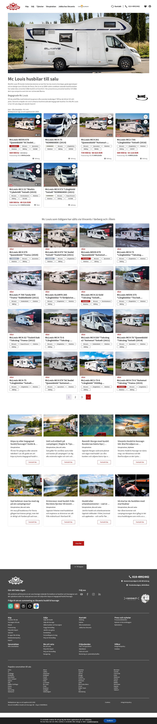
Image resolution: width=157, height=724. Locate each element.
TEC (79, 690)
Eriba (115, 675)
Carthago (11, 673)
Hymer (116, 679)
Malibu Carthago (13, 684)
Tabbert (116, 690)
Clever (80, 673)
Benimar (81, 670)
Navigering (46, 654)
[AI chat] (10, 606)
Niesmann (117, 684)
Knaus (116, 681)
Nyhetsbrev (118, 625)
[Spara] (38, 117)
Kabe (44, 681)
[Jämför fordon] (38, 122)
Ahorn (45, 670)
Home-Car (81, 679)
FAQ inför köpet (13, 630)
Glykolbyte (82, 649)
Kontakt (118, 6)
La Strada (46, 682)
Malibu (116, 682)
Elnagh (80, 675)
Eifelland (46, 675)
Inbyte (10, 625)
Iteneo (10, 681)
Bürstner (116, 670)
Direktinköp (47, 633)
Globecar (117, 677)
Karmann (81, 681)
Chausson (46, 673)
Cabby (45, 672)
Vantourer (11, 692)
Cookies (117, 649)
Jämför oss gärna (49, 630)
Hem (9, 109)
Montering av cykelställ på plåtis (89, 654)
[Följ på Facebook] (87, 594)
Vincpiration (51, 6)
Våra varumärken (13, 646)
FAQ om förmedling (49, 638)
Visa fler (78, 543)
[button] (22, 245)
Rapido (116, 686)
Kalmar (81, 622)
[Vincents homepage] (15, 584)
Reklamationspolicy (14, 638)
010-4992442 (134, 6)
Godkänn (110, 721)
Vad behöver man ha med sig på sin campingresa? (24, 502)
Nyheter (131, 447)
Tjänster (40, 6)
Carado (116, 672)
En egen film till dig (14, 635)
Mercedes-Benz (83, 684)
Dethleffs (11, 675)
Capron (80, 672)
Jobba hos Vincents (67, 6)
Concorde (117, 673)
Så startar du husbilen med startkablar (131, 502)
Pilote (10, 686)
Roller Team (82, 688)
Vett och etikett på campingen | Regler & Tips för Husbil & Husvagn (59, 442)
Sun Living (11, 690)
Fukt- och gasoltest (85, 646)
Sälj (32, 6)
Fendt (45, 677)
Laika (80, 682)
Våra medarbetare (85, 625)
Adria (9, 670)
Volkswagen (47, 692)
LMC (9, 682)
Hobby (45, 679)
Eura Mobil (11, 677)
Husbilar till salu (13, 620)
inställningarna (92, 722)
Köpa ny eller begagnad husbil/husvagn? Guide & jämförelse (22, 442)
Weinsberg (81, 692)
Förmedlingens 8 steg (50, 635)
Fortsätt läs (33, 462)
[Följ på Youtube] (81, 594)
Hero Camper (12, 679)
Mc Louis (46, 684)
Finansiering (12, 627)
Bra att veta (60, 447)
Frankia (80, 677)
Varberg (81, 620)
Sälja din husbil (48, 620)
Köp (27, 6)
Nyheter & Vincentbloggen (122, 622)
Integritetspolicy (119, 646)
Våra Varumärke (17, 109)
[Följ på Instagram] (93, 594)
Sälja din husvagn (48, 622)
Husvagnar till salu (13, 622)
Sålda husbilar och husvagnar (52, 625)
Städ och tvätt (83, 651)
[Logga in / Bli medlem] (150, 6)
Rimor (10, 688)
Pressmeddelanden (120, 620)
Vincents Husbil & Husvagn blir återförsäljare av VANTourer (131, 442)
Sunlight (45, 690)
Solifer (116, 688)
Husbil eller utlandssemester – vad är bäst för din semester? (94, 502)
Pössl (80, 686)
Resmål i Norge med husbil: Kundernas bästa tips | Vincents (95, 442)
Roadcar (45, 688)
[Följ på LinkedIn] (99, 594)
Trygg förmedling (48, 627)
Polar (44, 686)
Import (10, 640)
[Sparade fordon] (145, 6)
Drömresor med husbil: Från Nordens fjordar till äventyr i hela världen (60, 502)
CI (8, 672)
